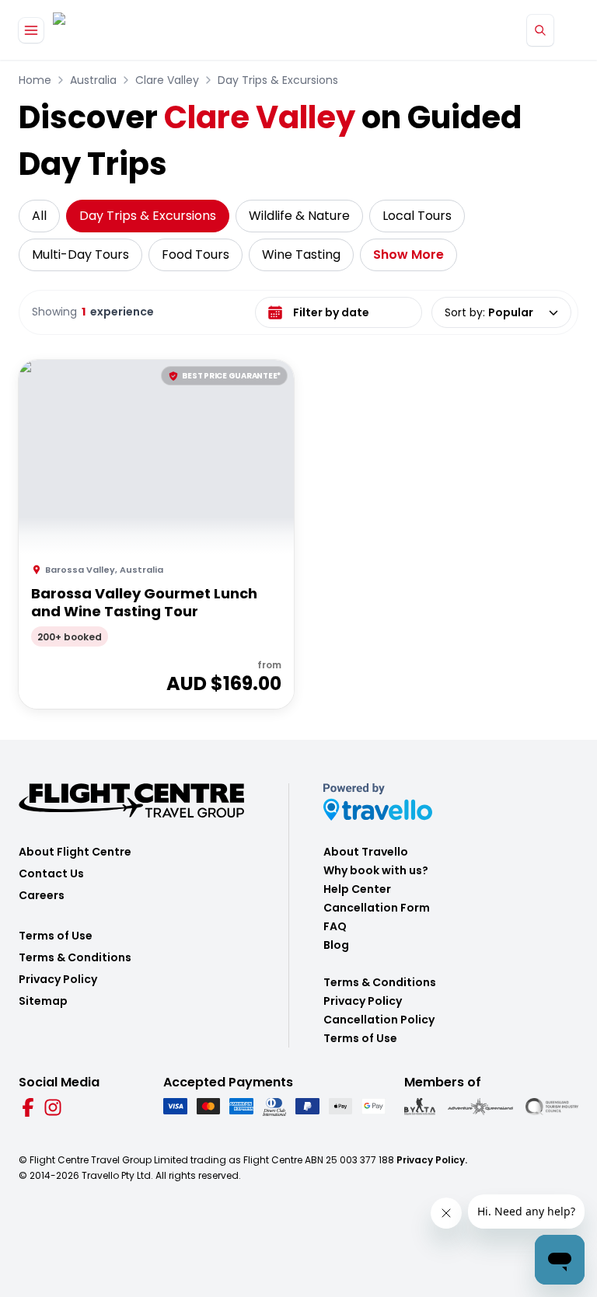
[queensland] (551, 1107)
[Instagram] (53, 1107)
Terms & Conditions (75, 957)
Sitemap (43, 1001)
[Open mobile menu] (31, 30)
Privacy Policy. (431, 1159)
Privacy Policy (58, 979)
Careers (42, 895)
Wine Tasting (301, 254)
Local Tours (417, 216)
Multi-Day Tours (80, 254)
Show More (408, 254)
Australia (93, 80)
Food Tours (195, 254)
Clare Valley (167, 80)
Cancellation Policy (379, 1019)
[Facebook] (28, 1107)
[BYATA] (419, 1107)
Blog (336, 945)
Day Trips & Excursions (278, 80)
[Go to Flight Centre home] (99, 29)
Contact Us (51, 873)
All (39, 216)
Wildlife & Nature (299, 216)
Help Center (357, 889)
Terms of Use (56, 935)
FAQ (335, 926)
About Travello (365, 851)
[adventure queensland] (480, 1106)
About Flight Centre (75, 851)
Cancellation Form (376, 907)
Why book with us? (375, 870)
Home (35, 80)
